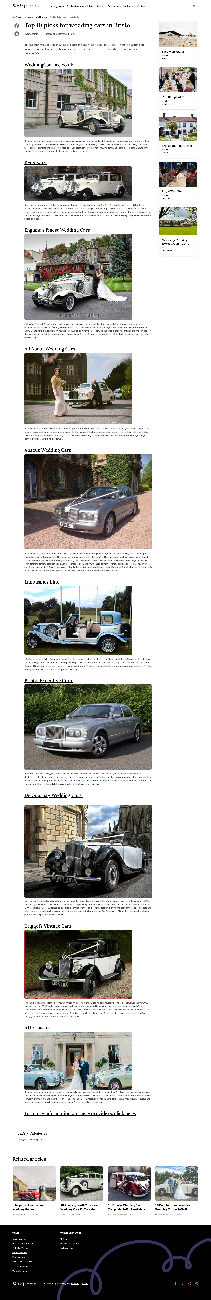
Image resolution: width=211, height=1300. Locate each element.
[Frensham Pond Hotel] (178, 127)
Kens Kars (35, 162)
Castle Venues (19, 1239)
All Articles (65, 1239)
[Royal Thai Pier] (178, 174)
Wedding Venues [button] (56, 6)
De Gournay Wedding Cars (53, 795)
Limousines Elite (42, 582)
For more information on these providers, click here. (80, 1113)
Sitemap (75, 1283)
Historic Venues (19, 1252)
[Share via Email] (16, 34)
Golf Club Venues (20, 1248)
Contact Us (142, 6)
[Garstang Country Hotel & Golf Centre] (178, 221)
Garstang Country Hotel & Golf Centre (175, 241)
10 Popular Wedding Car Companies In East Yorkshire (126, 1207)
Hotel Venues (18, 1257)
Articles (100, 6)
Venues (15, 1233)
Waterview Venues (21, 1271)
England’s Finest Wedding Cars (57, 230)
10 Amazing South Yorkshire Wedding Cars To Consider (79, 1207)
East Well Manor (173, 51)
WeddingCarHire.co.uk (49, 65)
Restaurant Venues (21, 1266)
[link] (175, 1283)
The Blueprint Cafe (175, 97)
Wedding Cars (37, 1139)
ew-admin (33, 33)
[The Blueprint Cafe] (178, 79)
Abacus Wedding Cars (48, 450)
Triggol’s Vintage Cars (47, 926)
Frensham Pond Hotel (177, 145)
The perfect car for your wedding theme (29, 1207)
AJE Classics (37, 1028)
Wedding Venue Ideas (70, 1243)
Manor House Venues (22, 1261)
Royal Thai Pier (172, 191)
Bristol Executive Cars (48, 680)
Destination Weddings (82, 6)
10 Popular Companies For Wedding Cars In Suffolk (172, 1207)
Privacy (85, 1283)
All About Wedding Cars (50, 349)
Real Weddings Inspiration (121, 6)
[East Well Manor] (178, 34)
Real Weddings (66, 1248)
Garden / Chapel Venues (23, 1243)
